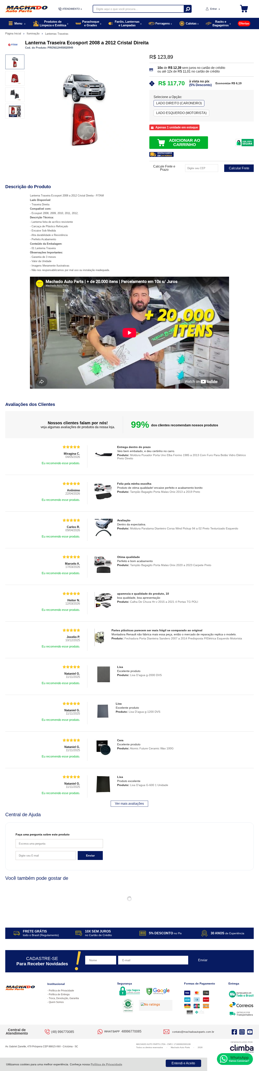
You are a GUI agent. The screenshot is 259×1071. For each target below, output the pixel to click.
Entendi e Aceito (183, 1063)
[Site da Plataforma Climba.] (242, 1047)
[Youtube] (250, 1031)
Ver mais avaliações (129, 803)
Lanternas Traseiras (56, 33)
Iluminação (33, 33)
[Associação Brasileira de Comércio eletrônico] (128, 1005)
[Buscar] (187, 8)
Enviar (90, 855)
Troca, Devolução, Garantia (64, 998)
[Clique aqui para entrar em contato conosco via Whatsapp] (235, 1059)
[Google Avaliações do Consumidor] (155, 1005)
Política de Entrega (59, 994)
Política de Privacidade (106, 1064)
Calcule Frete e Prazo (164, 168)
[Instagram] (242, 1031)
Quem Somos (56, 1002)
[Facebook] (234, 1031)
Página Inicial (13, 33)
